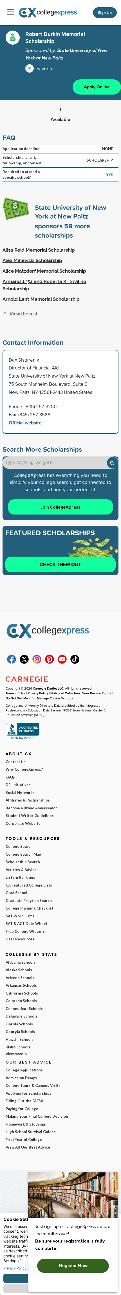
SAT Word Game (20, 916)
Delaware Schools (21, 1016)
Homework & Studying (25, 1124)
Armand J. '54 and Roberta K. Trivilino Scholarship (44, 285)
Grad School (16, 892)
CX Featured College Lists (29, 885)
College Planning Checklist (29, 908)
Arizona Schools (20, 977)
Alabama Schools (20, 962)
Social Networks (20, 792)
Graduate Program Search (29, 900)
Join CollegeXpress (60, 506)
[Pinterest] (49, 662)
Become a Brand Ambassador (31, 808)
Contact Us (16, 761)
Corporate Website (23, 823)
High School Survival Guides (31, 1131)
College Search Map (23, 854)
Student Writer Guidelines (30, 815)
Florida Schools (19, 1024)
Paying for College (22, 1108)
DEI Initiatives (18, 784)
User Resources (20, 939)
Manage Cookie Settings (55, 698)
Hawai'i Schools (19, 1039)
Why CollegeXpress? (24, 769)
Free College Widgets (25, 931)
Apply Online (97, 87)
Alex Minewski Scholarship (32, 260)
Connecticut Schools (24, 1008)
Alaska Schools (19, 970)
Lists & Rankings (20, 877)
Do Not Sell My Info (20, 698)
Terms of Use (15, 693)
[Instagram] (37, 662)
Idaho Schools (18, 1047)
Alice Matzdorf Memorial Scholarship (44, 271)
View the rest (23, 313)
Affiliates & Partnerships (28, 800)
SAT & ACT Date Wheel (26, 923)
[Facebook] (11, 662)
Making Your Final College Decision (37, 1116)
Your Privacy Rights (96, 693)
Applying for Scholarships (28, 1093)
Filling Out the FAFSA (24, 1101)
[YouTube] (62, 662)
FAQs (10, 777)
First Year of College (24, 1139)
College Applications (24, 1070)
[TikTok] (75, 662)
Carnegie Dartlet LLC (48, 688)
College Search (19, 846)
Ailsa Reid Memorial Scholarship (39, 250)
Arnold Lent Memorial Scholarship (41, 299)
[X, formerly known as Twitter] (24, 662)
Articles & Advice (21, 869)
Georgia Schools (20, 1031)
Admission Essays (21, 1078)
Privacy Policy (38, 693)
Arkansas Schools (21, 985)
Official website (25, 422)
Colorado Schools (21, 1000)
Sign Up (105, 12)
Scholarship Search (23, 862)
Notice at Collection (65, 693)
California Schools (22, 993)
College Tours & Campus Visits (33, 1085)
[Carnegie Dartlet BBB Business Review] (22, 738)
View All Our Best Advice (28, 1147)
